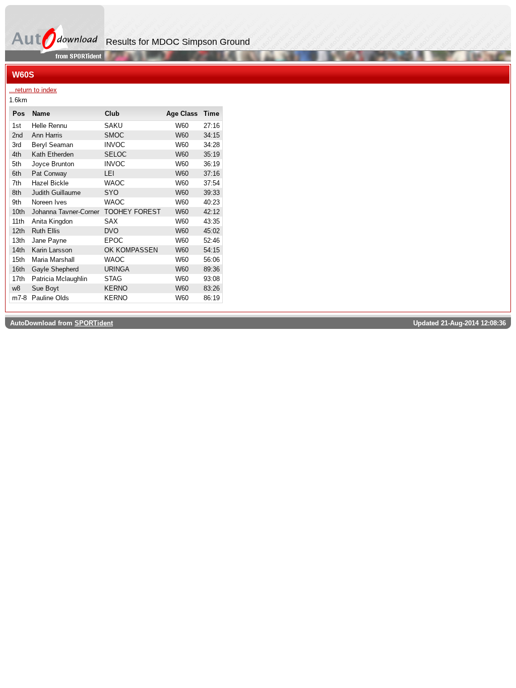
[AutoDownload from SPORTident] (54, 33)
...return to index (33, 90)
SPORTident (94, 323)
